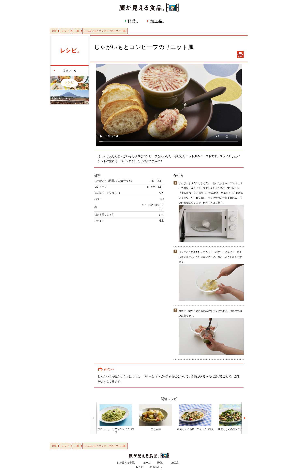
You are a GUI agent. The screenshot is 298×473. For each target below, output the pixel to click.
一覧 (76, 31)
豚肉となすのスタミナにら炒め (235, 429)
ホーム (147, 462)
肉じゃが (156, 429)
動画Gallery (156, 467)
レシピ (65, 31)
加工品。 (176, 462)
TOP (54, 30)
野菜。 (161, 462)
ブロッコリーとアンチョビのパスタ (116, 430)
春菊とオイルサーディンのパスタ (195, 429)
